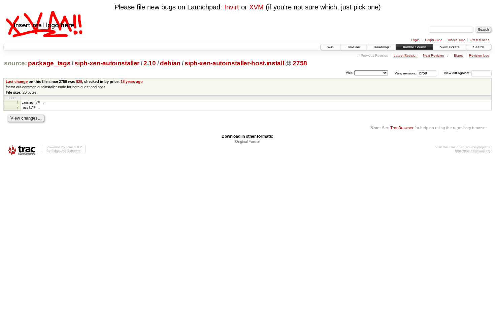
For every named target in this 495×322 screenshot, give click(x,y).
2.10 (149, 63)
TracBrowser (402, 128)
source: (15, 63)
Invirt (231, 7)
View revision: (405, 73)
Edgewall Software (66, 151)
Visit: (349, 72)
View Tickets (449, 47)
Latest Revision (406, 55)
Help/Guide (433, 40)
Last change (17, 81)
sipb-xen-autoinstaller (106, 63)
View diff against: (457, 73)
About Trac (456, 40)
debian (170, 63)
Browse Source (414, 47)
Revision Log (479, 55)
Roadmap (381, 47)
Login (415, 40)
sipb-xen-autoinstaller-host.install (234, 63)
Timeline (353, 47)
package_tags (49, 63)
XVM (256, 7)
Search (478, 47)
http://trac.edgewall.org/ (473, 151)
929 (79, 81)
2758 (300, 63)
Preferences (479, 40)
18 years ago (132, 81)
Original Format (247, 141)
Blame (459, 55)
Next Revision (433, 55)
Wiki (330, 47)
